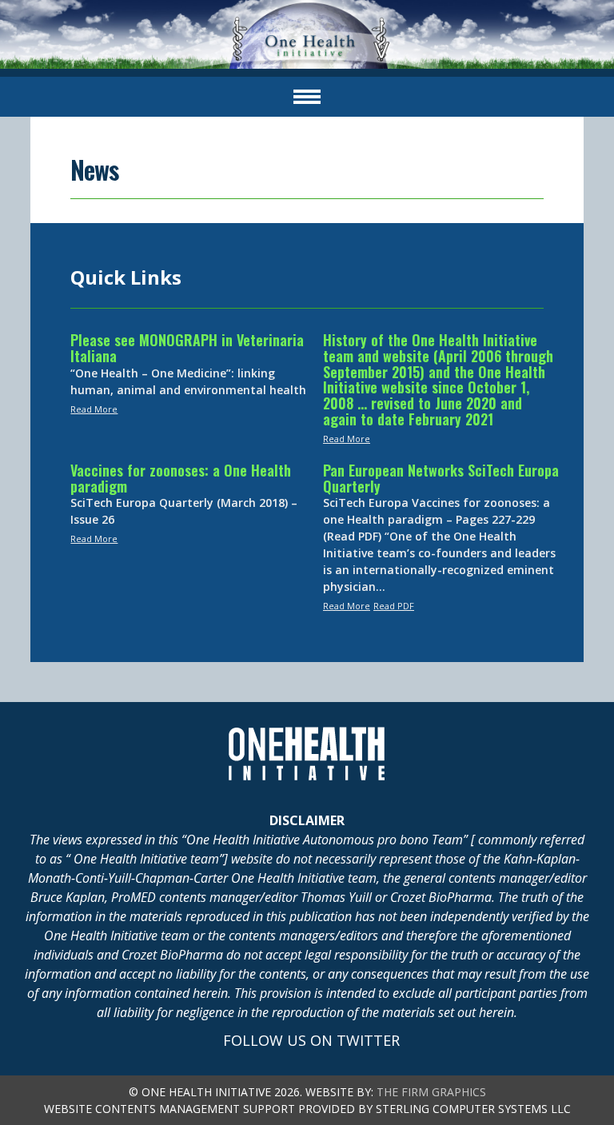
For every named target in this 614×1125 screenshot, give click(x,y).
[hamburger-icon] (307, 97)
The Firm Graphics (431, 1091)
